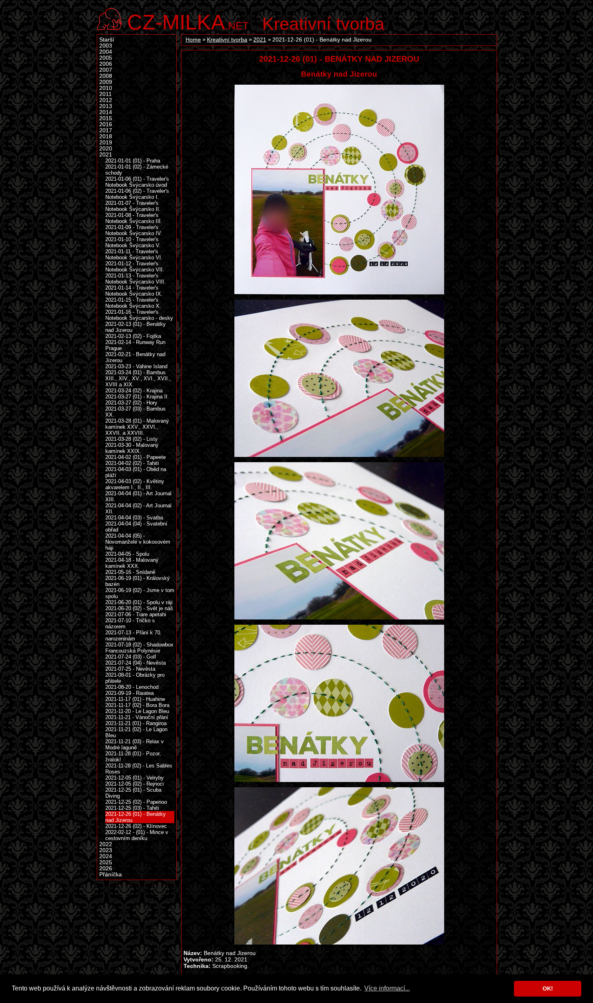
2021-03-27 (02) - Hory (131, 403)
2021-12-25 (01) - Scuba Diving (133, 793)
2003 (105, 46)
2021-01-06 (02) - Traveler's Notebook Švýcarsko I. (137, 194)
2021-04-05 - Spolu (127, 554)
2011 (105, 94)
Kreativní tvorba (323, 23)
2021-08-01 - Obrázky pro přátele (135, 678)
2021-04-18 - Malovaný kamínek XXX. (132, 563)
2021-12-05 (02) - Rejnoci (134, 784)
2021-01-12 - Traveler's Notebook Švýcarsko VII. (134, 267)
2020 (105, 149)
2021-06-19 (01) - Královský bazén (137, 581)
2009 (105, 82)
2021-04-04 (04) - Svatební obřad (136, 527)
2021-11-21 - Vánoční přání (136, 717)
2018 (105, 136)
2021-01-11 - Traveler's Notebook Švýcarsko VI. (134, 254)
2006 (105, 64)
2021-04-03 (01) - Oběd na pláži (135, 472)
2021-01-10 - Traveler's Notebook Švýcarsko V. (133, 242)
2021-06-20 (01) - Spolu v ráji (139, 602)
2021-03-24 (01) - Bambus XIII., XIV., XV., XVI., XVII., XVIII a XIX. (138, 378)
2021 (259, 40)
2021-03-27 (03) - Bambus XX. (135, 412)
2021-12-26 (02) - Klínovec (136, 826)
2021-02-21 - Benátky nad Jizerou (135, 357)
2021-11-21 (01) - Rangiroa (136, 723)
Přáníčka (110, 875)
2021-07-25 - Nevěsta (130, 669)
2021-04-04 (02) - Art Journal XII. (138, 509)
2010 (105, 88)
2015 (105, 118)
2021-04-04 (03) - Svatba (134, 518)
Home (193, 40)
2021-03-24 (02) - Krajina (134, 391)
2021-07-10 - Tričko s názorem (130, 623)
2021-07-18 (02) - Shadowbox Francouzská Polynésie (139, 648)
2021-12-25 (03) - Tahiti (132, 808)
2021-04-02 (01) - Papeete (135, 457)
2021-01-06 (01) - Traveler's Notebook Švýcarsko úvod (137, 182)
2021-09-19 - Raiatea (129, 693)
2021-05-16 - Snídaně (130, 572)
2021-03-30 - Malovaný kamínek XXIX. (132, 448)
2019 (105, 143)
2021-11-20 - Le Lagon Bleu (137, 711)
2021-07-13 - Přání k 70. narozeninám (133, 636)
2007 (105, 70)
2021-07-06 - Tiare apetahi (135, 614)
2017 (105, 130)
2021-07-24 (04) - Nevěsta (135, 663)
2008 (105, 76)
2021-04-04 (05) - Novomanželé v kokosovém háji (137, 542)
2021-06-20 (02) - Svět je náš (139, 608)
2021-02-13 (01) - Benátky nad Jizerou (135, 327)
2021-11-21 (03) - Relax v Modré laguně (134, 744)
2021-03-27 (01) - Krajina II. (137, 397)
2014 (105, 112)
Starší (106, 40)
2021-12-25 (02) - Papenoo (136, 802)
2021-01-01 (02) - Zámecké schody (136, 170)
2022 (105, 844)
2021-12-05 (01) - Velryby (134, 778)
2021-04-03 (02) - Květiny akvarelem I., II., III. (134, 484)
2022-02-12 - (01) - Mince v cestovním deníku (136, 835)
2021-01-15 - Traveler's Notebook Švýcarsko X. (133, 303)
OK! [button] (548, 988)
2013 (105, 106)
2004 (105, 52)
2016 (105, 124)
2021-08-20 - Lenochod (132, 687)
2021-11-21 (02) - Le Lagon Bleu (136, 732)
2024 (105, 856)
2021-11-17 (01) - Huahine (135, 699)
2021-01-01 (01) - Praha (132, 161)
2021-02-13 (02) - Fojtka (133, 336)
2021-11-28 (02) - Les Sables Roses (138, 769)
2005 (105, 58)
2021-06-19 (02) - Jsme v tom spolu (139, 593)
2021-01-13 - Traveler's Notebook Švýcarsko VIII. (135, 279)
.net (188, 21)
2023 (105, 850)
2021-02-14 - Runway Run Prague (135, 345)
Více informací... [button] (387, 988)
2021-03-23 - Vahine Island (136, 366)
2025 (105, 862)
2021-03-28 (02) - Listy (131, 439)
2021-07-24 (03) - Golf (130, 657)
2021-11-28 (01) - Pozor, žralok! (133, 757)
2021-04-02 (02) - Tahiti (132, 463)
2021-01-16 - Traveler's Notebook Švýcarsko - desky (139, 315)
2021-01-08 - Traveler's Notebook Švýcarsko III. (133, 218)
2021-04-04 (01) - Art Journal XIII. (138, 496)
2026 (105, 868)
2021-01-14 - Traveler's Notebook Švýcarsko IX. (134, 291)
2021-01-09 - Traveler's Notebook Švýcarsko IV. (133, 230)
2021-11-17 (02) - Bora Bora (137, 705)
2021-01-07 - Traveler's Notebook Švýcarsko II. (133, 206)
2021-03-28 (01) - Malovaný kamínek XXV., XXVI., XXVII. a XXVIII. (137, 427)
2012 (105, 100)
